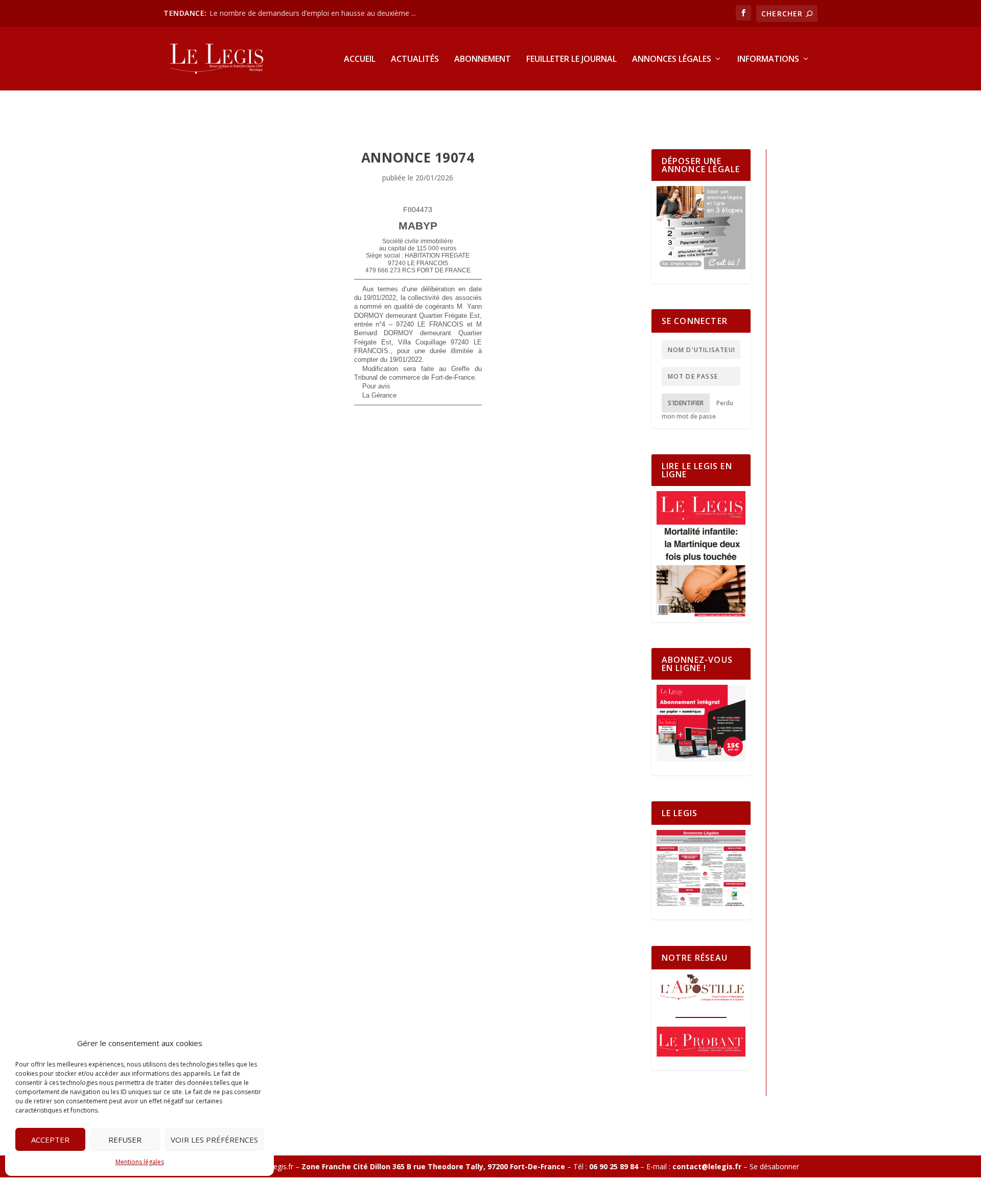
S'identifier (686, 403)
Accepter (50, 1139)
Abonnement (482, 59)
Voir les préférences (214, 1139)
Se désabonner (774, 1166)
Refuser (125, 1139)
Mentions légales (139, 1161)
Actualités (415, 59)
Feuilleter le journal (571, 59)
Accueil (360, 59)
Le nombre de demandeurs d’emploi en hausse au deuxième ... (312, 13)
